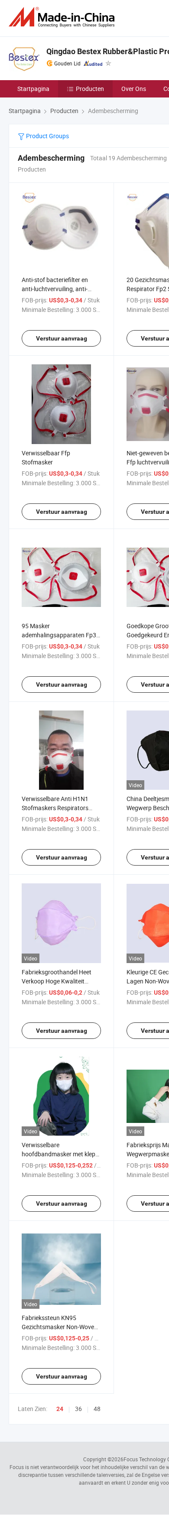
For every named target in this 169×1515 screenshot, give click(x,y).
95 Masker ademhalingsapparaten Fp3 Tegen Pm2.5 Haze (59, 635)
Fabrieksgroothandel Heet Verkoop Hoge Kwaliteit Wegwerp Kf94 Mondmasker (60, 981)
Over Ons (133, 88)
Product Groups (47, 136)
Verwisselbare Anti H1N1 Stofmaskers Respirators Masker (55, 808)
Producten (90, 88)
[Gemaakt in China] (63, 17)
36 (78, 1409)
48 (97, 1409)
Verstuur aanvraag (61, 338)
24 (59, 1408)
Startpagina (33, 88)
